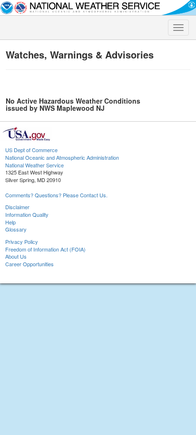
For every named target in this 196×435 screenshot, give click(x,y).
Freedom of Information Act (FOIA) (45, 249)
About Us (16, 256)
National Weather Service (34, 165)
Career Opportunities (29, 264)
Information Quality (27, 214)
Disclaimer (17, 207)
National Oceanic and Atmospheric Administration (62, 157)
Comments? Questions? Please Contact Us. (56, 195)
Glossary (16, 229)
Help (10, 222)
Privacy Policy (21, 241)
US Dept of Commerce (31, 150)
